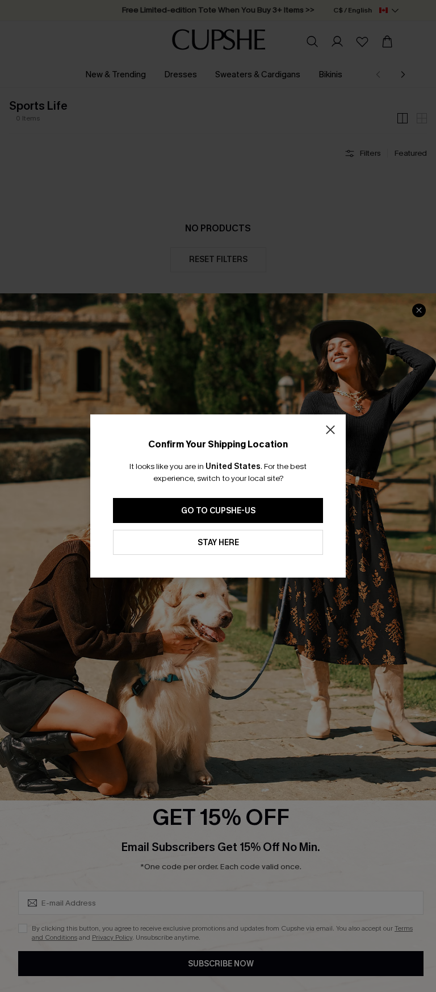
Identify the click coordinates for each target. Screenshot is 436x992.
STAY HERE (218, 542)
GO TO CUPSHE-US (218, 510)
